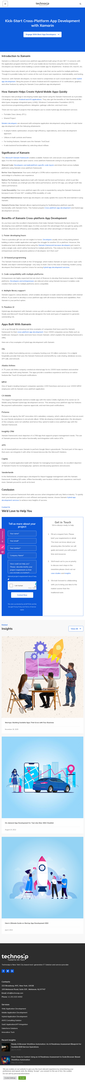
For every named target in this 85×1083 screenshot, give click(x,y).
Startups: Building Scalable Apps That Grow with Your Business (29, 723)
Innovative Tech (8, 1032)
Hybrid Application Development (14, 1016)
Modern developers (9, 123)
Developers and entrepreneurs (22, 281)
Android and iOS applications (30, 99)
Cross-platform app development (57, 208)
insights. (68, 573)
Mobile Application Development (14, 1012)
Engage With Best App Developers (41, 34)
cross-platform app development (30, 332)
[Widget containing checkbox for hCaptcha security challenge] (22, 585)
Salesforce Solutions (10, 1028)
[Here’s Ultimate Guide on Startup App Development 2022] (42, 877)
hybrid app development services (56, 267)
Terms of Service (30, 607)
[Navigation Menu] (5, 4)
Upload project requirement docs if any (22, 576)
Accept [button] (22, 1078)
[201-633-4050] (2, 546)
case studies (56, 573)
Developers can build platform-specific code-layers (34, 165)
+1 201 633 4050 (15, 997)
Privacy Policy (17, 607)
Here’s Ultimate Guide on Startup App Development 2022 (26, 923)
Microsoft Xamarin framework (17, 158)
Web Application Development (14, 1009)
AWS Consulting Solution (11, 1020)
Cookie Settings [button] (10, 1078)
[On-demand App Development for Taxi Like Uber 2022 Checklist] (42, 777)
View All (74, 629)
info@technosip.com (15, 993)
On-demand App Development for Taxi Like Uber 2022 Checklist (29, 823)
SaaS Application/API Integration (15, 1024)
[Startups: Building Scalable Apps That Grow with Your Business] (42, 677)
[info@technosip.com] (2, 551)
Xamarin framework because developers (54, 245)
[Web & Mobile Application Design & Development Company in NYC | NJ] (42, 4)
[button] (80, 4)
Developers (47, 239)
